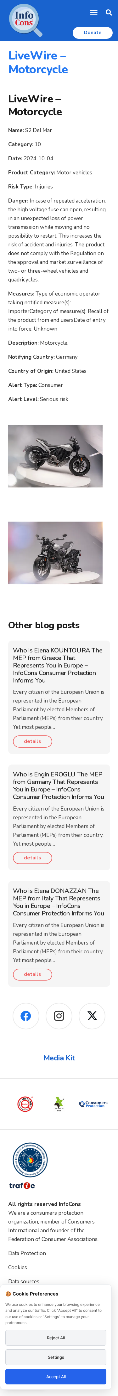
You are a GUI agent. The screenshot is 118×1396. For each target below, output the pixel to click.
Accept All (56, 1376)
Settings (56, 1357)
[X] (92, 1016)
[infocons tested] (25, 1104)
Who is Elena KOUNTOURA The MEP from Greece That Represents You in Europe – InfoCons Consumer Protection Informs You (58, 665)
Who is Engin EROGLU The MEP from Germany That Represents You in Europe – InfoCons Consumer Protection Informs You (58, 785)
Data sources (23, 1281)
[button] (94, 12)
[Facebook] (26, 1016)
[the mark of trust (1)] (59, 1104)
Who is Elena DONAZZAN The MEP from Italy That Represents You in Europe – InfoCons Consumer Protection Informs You (58, 902)
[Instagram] (59, 1016)
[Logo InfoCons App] (25, 20)
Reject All (56, 1337)
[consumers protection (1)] (93, 1104)
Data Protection (27, 1253)
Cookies (17, 1267)
